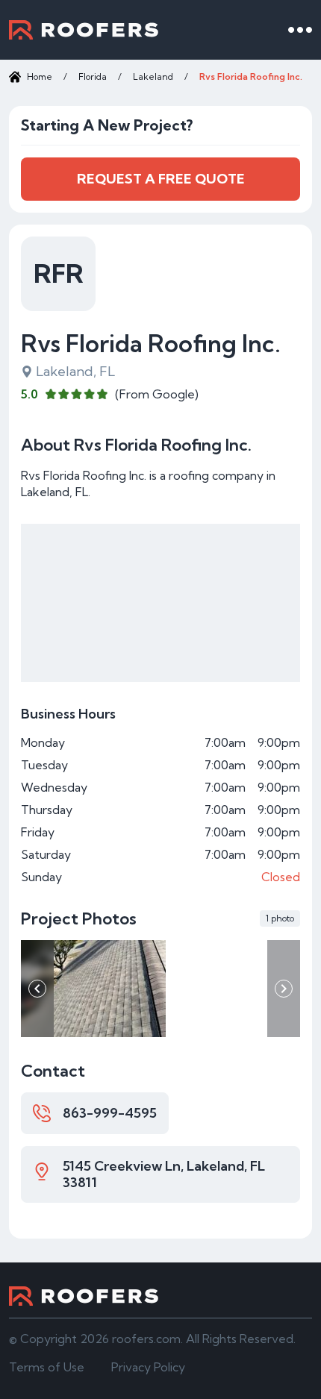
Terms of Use (46, 1366)
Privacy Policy (148, 1366)
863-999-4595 (110, 1112)
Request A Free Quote (161, 178)
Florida (92, 76)
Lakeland (153, 76)
